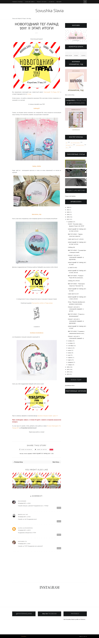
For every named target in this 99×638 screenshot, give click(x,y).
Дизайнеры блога (69, 385)
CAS (52, 453)
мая (69, 355)
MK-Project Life (69, 145)
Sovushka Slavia (49, 10)
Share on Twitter (42, 449)
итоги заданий (28, 453)
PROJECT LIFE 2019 (41, 1)
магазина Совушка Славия (45, 415)
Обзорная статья (80, 145)
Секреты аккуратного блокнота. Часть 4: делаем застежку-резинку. (75, 182)
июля (69, 350)
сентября (70, 346)
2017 (68, 219)
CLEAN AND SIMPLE (30, 1)
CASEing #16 (71, 247)
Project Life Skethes (70, 196)
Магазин (59, 1)
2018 (68, 217)
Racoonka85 (22, 501)
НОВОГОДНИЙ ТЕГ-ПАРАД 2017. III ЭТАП (36, 486)
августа (70, 348)
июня (69, 353)
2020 (68, 212)
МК (66, 142)
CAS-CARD (76, 55)
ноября (70, 341)
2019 (68, 214)
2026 (68, 207)
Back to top (83, 636)
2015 (68, 369)
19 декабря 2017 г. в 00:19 (24, 530)
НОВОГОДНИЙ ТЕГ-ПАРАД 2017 (41, 453)
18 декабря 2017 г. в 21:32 (24, 517)
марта (69, 360)
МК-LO (67, 147)
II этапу (29, 94)
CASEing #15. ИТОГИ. (74, 281)
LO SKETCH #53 (72, 267)
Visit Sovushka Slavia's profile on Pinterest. (74, 619)
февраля (70, 362)
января (70, 365)
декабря (70, 222)
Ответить (59, 507)
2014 (68, 372)
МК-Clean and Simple (75, 142)
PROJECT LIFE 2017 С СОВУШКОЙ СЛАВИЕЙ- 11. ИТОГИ (76, 309)
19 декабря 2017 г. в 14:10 (24, 543)
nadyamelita (22, 541)
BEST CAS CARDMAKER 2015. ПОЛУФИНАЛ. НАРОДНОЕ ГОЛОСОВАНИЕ (75, 164)
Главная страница (17, 1)
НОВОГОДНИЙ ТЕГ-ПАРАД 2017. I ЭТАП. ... (53, 486)
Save (52, 449)
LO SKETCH (83, 55)
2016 (68, 367)
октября (70, 343)
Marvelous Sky (23, 514)
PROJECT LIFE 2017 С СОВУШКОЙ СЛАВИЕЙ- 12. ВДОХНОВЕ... (76, 257)
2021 (68, 210)
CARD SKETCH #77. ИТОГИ (75, 239)
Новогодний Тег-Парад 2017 (52, 92)
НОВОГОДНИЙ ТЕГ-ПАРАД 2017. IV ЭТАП (20, 486)
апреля (70, 357)
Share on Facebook (26, 449)
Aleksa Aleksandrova (25, 528)
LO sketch (51, 1)
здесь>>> (55, 415)
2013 (68, 374)
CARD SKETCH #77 (73, 294)
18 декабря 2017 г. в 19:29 (24, 503)
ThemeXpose (23, 636)
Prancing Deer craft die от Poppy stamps (42, 303)
